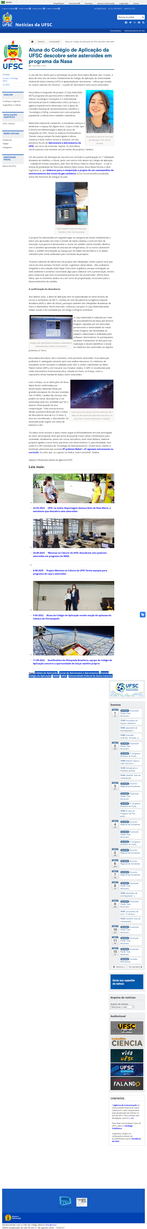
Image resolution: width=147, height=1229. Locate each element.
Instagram (7, 147)
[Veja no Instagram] (139, 22)
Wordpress (51, 1224)
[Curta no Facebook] (126, 22)
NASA (56, 675)
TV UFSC (6, 84)
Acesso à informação (106, 3)
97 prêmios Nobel (72, 449)
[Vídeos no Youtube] (135, 22)
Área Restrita (115, 31)
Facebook (7, 140)
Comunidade (54, 41)
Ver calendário (135, 967)
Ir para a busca (38, 8)
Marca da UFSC (9, 166)
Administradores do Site (134, 31)
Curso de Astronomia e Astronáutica (79, 672)
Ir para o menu (24, 8)
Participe (89, 3)
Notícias (41, 41)
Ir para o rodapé (53, 8)
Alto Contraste (115, 8)
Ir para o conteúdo (9, 8)
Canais (136, 3)
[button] (119, 966)
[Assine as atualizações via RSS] (143, 22)
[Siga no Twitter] (130, 22)
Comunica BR (74, 3)
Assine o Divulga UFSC (10, 79)
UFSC (64, 675)
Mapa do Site (129, 8)
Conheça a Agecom (12, 101)
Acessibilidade (100, 8)
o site (131, 1118)
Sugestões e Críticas (12, 105)
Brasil (9, 2)
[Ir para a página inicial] (31, 42)
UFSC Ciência (8, 123)
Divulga (6, 74)
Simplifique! (59, 3)
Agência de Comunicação (125, 1105)
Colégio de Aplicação (46, 672)
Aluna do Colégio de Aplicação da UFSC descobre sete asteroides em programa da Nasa (101, 41)
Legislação (123, 3)
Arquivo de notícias (119, 1004)
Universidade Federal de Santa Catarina (90, 675)
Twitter (6, 143)
